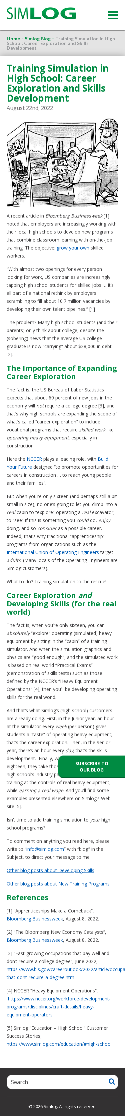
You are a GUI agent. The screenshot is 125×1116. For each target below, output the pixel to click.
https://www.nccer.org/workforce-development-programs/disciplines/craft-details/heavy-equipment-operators (59, 1006)
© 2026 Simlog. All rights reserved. (62, 1106)
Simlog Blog (38, 38)
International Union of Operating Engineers (53, 552)
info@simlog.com (45, 849)
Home (13, 38)
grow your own (73, 248)
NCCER (34, 459)
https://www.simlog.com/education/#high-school (59, 1044)
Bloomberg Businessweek (35, 918)
